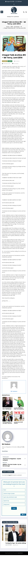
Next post (5, 462)
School (10, 61)
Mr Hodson (17, 61)
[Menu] (2, 12)
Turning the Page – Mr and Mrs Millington (12, 543)
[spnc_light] (26, 12)
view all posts (5, 451)
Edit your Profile (20, 446)
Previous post (6, 456)
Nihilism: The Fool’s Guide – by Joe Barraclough (12, 465)
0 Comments (16, 63)
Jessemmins (11, 545)
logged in (10, 475)
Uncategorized (4, 526)
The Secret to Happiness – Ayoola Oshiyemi (12, 459)
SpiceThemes (20, 553)
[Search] (24, 12)
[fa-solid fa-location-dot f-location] (14, 4)
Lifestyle (4, 61)
